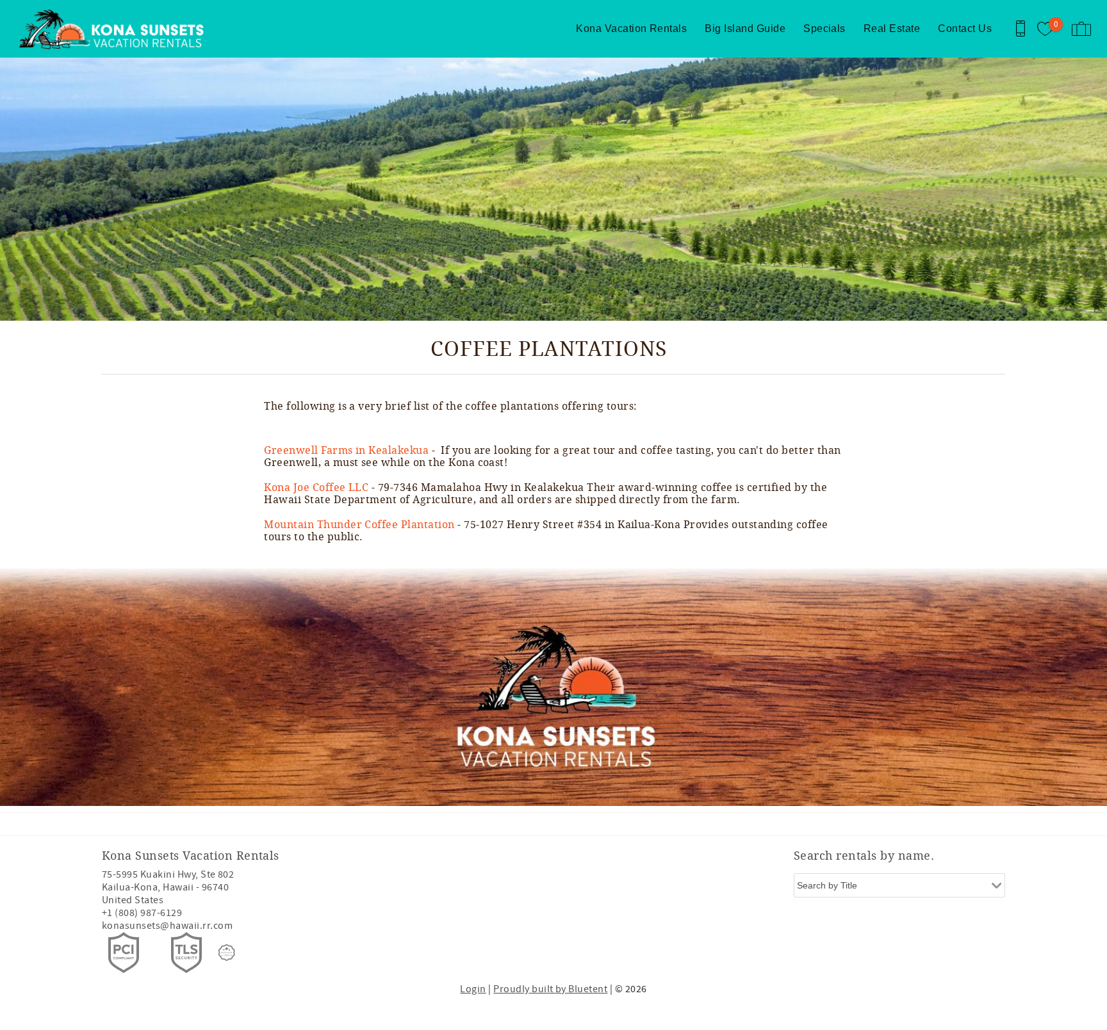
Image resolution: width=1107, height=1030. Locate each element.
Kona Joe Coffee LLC (316, 487)
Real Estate (892, 28)
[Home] (97, 29)
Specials (824, 28)
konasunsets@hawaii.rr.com (167, 925)
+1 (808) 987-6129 (142, 912)
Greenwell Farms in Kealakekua (346, 450)
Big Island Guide (745, 28)
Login (473, 989)
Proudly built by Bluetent (550, 989)
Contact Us (965, 28)
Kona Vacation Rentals (631, 28)
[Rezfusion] (227, 952)
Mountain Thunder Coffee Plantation (360, 525)
